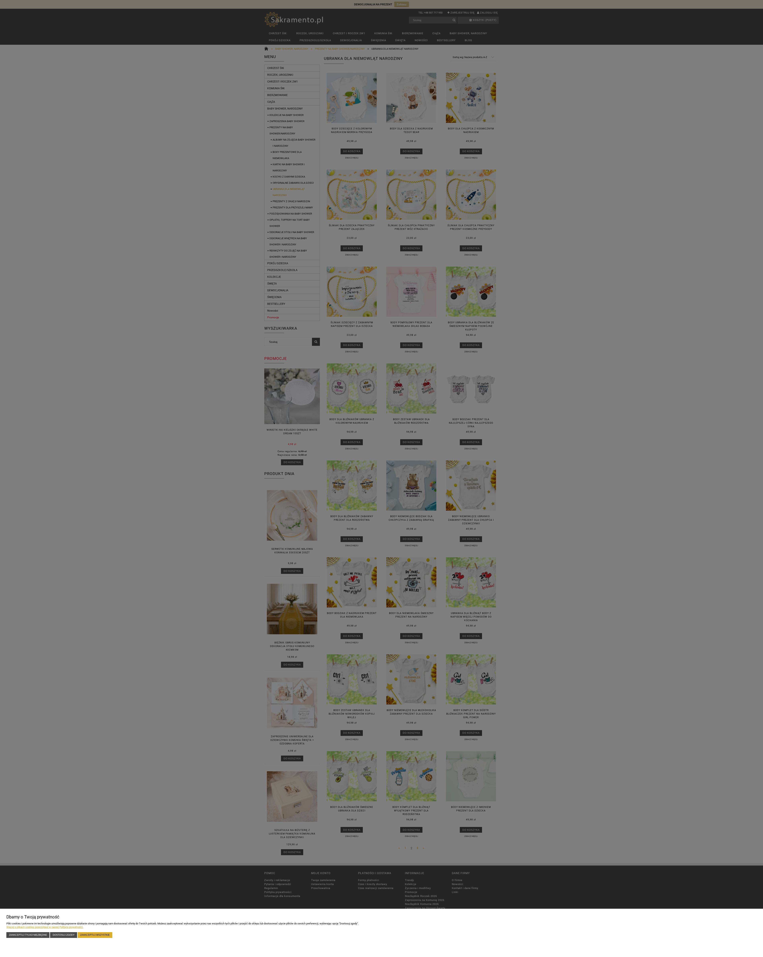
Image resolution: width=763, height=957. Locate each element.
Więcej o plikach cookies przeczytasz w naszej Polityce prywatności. (44, 927)
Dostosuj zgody (64, 935)
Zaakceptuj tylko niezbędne (28, 935)
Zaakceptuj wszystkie (95, 935)
